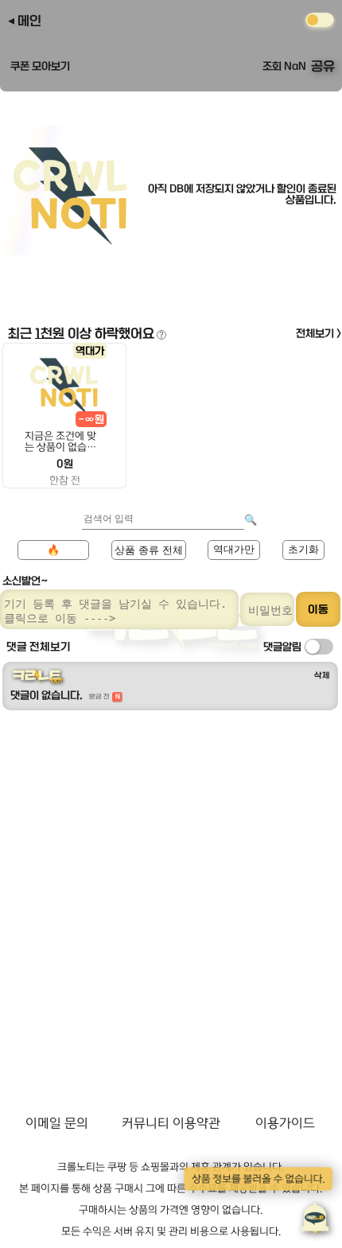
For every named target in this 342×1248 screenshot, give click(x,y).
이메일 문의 (56, 1123)
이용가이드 (285, 1123)
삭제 (322, 675)
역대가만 (234, 549)
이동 (318, 609)
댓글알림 (282, 646)
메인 (29, 21)
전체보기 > (319, 333)
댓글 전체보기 (38, 646)
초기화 (303, 549)
